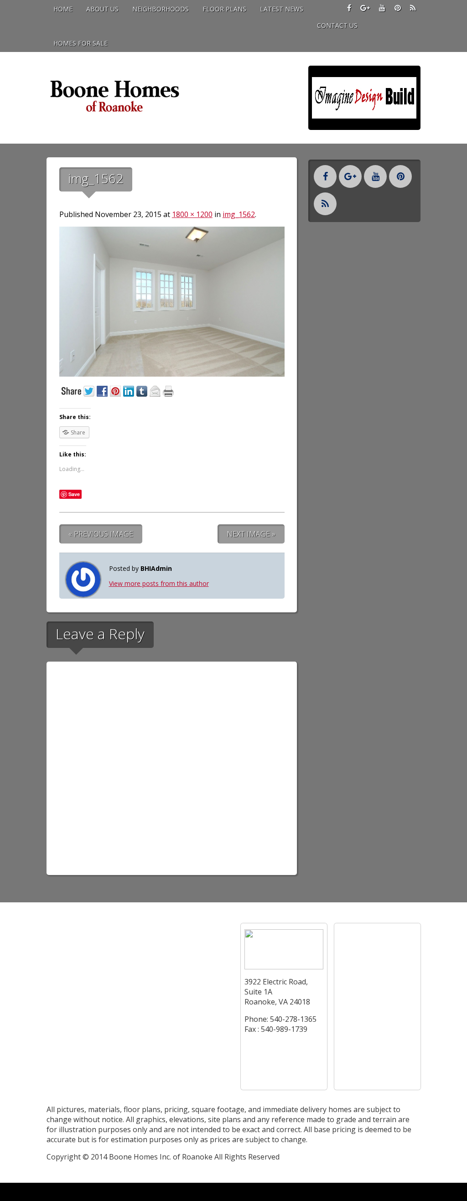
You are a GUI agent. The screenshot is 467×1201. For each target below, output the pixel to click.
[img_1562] (172, 374)
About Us (102, 9)
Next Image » (251, 534)
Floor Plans (224, 9)
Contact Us (337, 25)
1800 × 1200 (192, 214)
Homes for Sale (80, 43)
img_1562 (239, 214)
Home (63, 9)
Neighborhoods (160, 9)
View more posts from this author (159, 583)
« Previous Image (100, 534)
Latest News (281, 9)
